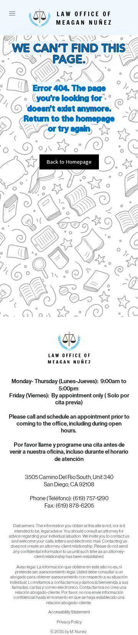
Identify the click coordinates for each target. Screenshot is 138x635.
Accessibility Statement (69, 612)
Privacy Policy (69, 622)
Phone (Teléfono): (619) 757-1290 (69, 498)
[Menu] (12, 13)
